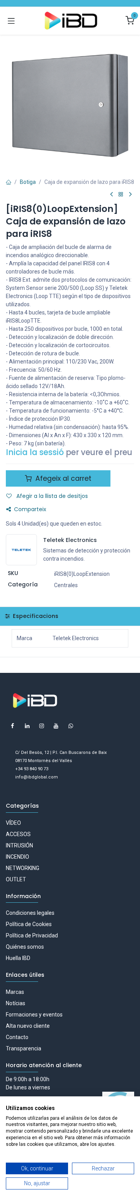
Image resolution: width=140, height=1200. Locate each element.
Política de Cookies (29, 924)
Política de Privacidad (32, 935)
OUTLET (16, 879)
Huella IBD (18, 958)
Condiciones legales (30, 913)
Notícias (15, 1003)
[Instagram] (41, 725)
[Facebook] (12, 725)
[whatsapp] (70, 725)
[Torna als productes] (121, 195)
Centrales (66, 585)
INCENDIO (17, 857)
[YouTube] (56, 725)
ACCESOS (18, 834)
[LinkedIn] (27, 725)
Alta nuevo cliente (28, 1026)
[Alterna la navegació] (11, 20)
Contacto (17, 1037)
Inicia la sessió (35, 452)
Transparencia (23, 1048)
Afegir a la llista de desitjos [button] (51, 496)
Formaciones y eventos (34, 1014)
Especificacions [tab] (34, 616)
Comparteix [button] (30, 509)
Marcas (15, 992)
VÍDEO (13, 823)
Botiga (28, 182)
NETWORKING (22, 868)
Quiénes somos (25, 947)
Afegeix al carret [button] (62, 478)
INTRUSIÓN (19, 845)
